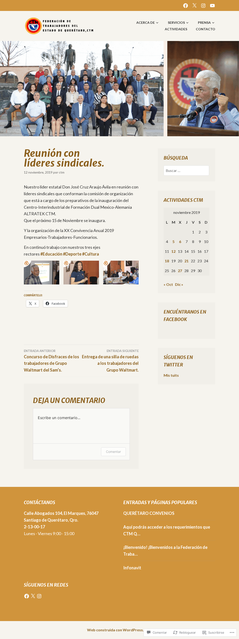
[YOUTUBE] (212, 5)
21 (186, 261)
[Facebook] (26, 596)
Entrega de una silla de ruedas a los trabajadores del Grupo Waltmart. (110, 361)
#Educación (51, 253)
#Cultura (90, 253)
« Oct (168, 284)
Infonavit (132, 567)
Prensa (204, 22)
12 (173, 251)
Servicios (176, 22)
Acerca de (145, 22)
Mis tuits (171, 375)
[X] (33, 596)
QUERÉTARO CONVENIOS (148, 513)
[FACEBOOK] (185, 5)
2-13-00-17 (34, 526)
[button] (41, 272)
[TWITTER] (194, 5)
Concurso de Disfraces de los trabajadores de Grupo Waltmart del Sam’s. (51, 361)
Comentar (113, 452)
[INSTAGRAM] (203, 5)
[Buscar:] (186, 170)
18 (167, 261)
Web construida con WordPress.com (119, 630)
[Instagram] (39, 596)
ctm (61, 172)
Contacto (205, 29)
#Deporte (72, 253)
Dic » (179, 284)
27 (180, 270)
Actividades (176, 29)
